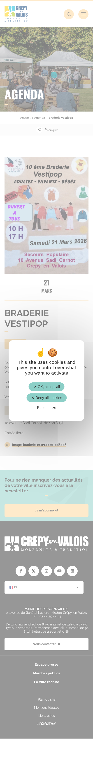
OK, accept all (48, 386)
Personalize (46, 408)
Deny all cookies (48, 397)
